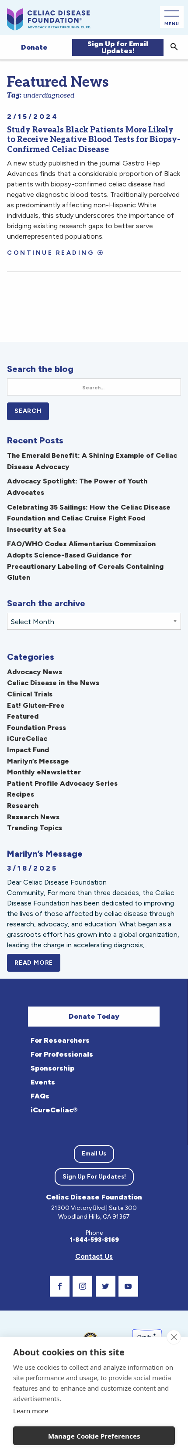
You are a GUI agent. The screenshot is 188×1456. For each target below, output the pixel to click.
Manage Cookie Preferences (94, 1436)
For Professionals (62, 1054)
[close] (174, 1337)
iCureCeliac (27, 738)
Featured (22, 716)
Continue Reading (50, 253)
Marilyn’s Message (38, 761)
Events (43, 1082)
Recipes (20, 794)
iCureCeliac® (54, 1110)
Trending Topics (34, 828)
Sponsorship (52, 1068)
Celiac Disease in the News (53, 683)
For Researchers (60, 1040)
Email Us (94, 1153)
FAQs (40, 1096)
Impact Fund (28, 750)
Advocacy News (34, 672)
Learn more (30, 1410)
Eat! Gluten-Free (36, 705)
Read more (37, 962)
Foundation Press (36, 727)
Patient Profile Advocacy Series (62, 783)
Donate (34, 47)
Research (22, 805)
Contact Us (94, 1256)
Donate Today (94, 1016)
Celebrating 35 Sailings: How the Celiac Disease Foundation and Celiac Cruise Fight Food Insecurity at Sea (89, 518)
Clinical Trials (29, 694)
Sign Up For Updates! (94, 1176)
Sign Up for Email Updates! (117, 47)
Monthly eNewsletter (44, 772)
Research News (33, 817)
